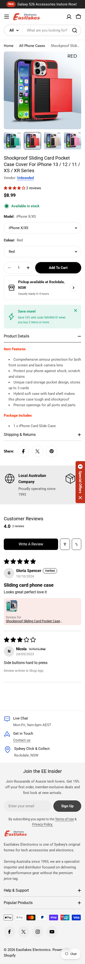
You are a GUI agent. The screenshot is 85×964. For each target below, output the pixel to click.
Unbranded (25, 178)
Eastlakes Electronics (33, 950)
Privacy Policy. (42, 824)
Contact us (21, 740)
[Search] (74, 30)
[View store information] (73, 287)
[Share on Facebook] (23, 451)
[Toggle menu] (6, 16)
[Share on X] (37, 451)
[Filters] (65, 544)
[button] (15, 188)
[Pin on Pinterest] (51, 451)
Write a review (31, 544)
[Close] (75, 310)
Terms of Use (64, 819)
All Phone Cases (32, 46)
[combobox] (42, 30)
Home (8, 46)
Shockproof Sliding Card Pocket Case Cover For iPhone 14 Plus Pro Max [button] (33, 621)
